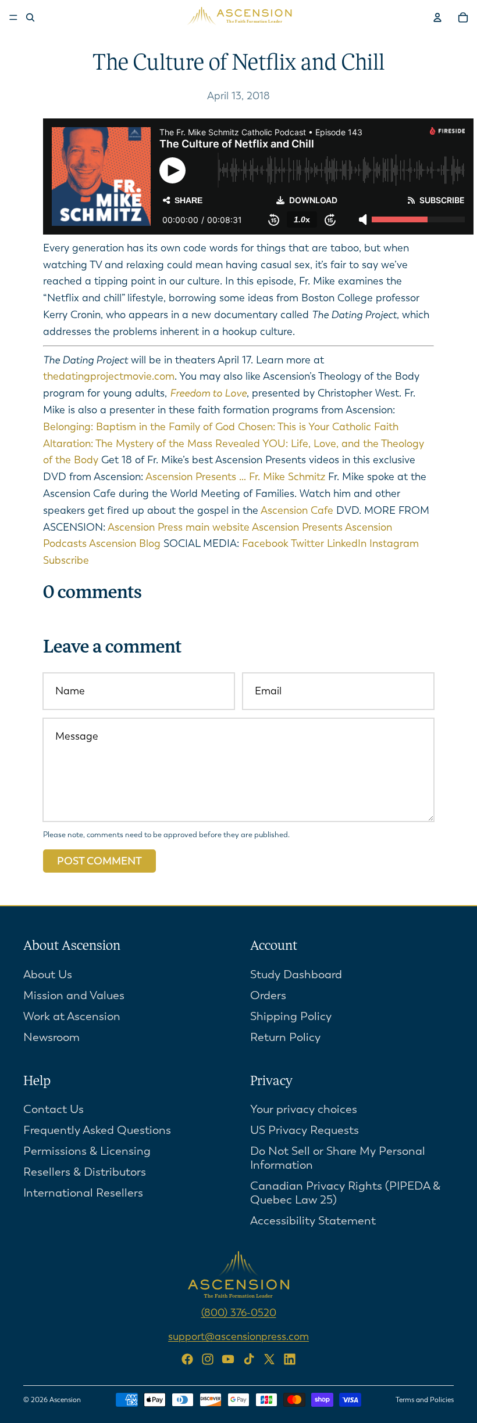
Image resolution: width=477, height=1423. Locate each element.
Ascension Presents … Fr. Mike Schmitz (234, 476)
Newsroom (51, 1036)
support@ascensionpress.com (238, 1336)
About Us (47, 974)
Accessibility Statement (313, 1220)
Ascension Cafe (295, 510)
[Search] (30, 17)
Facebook (266, 543)
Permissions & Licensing (87, 1151)
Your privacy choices (303, 1109)
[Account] (437, 17)
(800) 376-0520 (238, 1312)
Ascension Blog (125, 543)
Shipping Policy (291, 1015)
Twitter (309, 543)
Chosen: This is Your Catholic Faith (318, 426)
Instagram (394, 543)
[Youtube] (228, 1359)
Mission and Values (73, 994)
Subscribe (66, 560)
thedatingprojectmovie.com (109, 376)
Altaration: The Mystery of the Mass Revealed (151, 443)
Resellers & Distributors (84, 1172)
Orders (268, 994)
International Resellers (83, 1192)
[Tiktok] (249, 1359)
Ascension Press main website (180, 527)
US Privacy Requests (304, 1130)
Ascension (65, 1400)
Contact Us (53, 1109)
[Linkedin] (290, 1359)
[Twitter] (269, 1359)
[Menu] (13, 17)
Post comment (99, 861)
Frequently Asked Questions (97, 1130)
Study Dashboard (296, 974)
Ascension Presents (298, 527)
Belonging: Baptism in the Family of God (139, 426)
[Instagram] (208, 1359)
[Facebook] (187, 1359)
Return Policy (285, 1036)
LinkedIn (348, 543)
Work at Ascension (71, 1015)
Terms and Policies (425, 1400)
